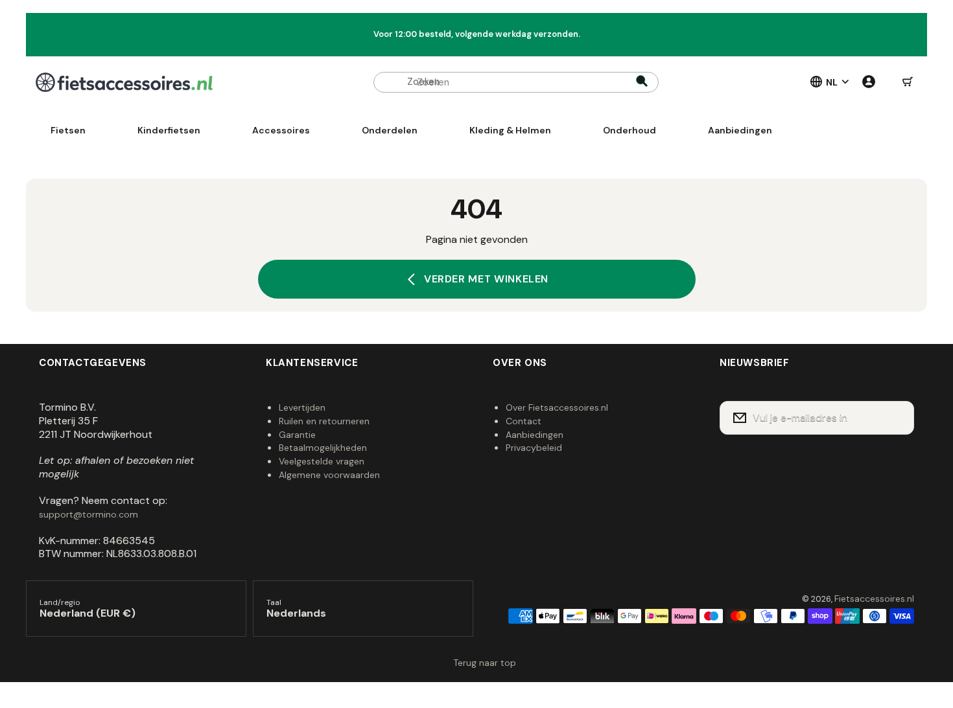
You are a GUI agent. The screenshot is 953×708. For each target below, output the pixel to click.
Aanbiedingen (534, 434)
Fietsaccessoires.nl (874, 598)
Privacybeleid (534, 447)
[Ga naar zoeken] (641, 82)
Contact (523, 421)
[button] (907, 82)
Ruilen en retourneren (324, 421)
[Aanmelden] (896, 418)
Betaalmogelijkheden (323, 447)
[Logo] (124, 82)
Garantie (297, 434)
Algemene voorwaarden (329, 475)
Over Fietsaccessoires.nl (557, 407)
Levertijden (302, 407)
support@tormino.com (88, 514)
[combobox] (516, 82)
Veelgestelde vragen (321, 461)
